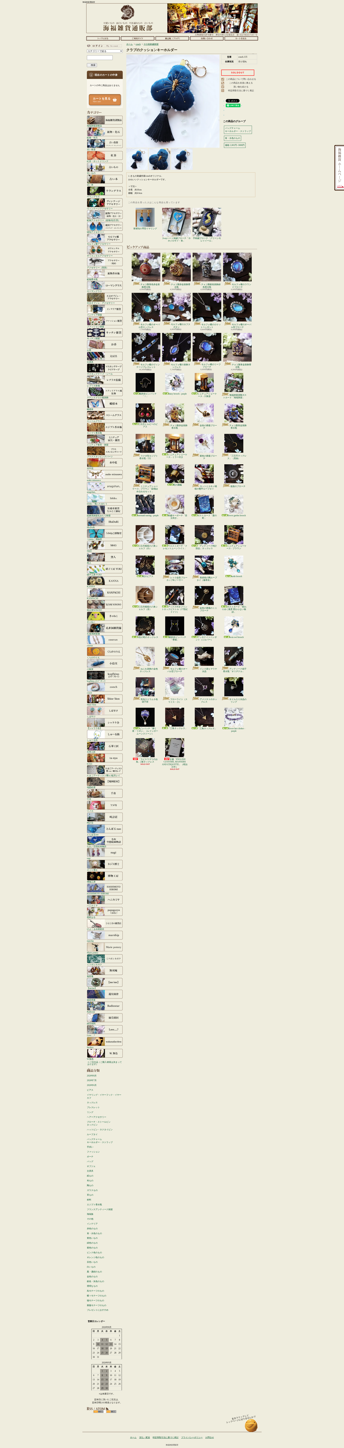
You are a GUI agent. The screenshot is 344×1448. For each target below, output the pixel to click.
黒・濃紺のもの (94, 1271)
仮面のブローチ (237, 486)
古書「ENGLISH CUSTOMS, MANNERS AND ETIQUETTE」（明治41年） (174, 763)
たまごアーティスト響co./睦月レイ (103, 775)
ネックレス (92, 1102)
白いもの (91, 1267)
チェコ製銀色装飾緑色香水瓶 (211, 285)
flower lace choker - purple (236, 729)
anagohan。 (92, 492)
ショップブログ (172, 38)
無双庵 (90, 976)
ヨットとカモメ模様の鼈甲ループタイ (206, 487)
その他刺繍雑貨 (151, 44)
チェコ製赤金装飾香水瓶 (180, 285)
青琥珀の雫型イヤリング (145, 228)
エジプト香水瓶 (94, 433)
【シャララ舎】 (94, 728)
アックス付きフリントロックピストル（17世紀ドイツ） (175, 609)
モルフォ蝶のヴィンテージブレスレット (148, 365)
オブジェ (91, 1166)
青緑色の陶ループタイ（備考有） (207, 578)
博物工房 (91, 882)
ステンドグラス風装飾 (97, 397)
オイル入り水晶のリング (238, 700)
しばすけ (91, 716)
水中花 (90, 468)
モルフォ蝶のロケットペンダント (210, 325)
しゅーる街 (92, 740)
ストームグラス (94, 421)
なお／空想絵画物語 (96, 846)
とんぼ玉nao (93, 834)
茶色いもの (92, 1262)
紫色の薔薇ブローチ (208, 457)
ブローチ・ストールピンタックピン (99, 1123)
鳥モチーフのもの (95, 1291)
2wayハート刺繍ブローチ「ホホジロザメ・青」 (176, 239)
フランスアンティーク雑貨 (100, 1209)
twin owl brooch (237, 637)
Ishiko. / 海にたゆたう (97, 504)
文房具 (90, 362)
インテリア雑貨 (94, 315)
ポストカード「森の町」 (207, 516)
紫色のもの (92, 1247)
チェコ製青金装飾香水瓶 (241, 365)
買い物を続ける (241, 87)
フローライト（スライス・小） (177, 700)
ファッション (93, 1152)
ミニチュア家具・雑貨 (97, 445)
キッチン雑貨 (93, 338)
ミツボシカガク (94, 964)
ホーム (103, 38)
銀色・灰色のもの (95, 1281)
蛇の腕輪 (177, 485)
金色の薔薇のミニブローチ (208, 609)
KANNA (91, 586)
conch (89, 693)
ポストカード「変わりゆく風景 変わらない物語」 (234, 609)
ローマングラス (94, 291)
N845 (89, 551)
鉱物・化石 (92, 137)
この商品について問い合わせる (241, 79)
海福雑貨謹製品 (94, 126)
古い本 (90, 185)
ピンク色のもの (94, 1252)
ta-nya (89, 763)
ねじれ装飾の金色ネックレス (149, 670)
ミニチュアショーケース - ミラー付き (176, 455)
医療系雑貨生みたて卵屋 (99, 515)
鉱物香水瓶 (92, 279)
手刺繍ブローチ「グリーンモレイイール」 (207, 239)
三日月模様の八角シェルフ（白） (148, 547)
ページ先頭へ (251, 1427)
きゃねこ (91, 622)
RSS (98, 1411)
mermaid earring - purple (148, 515)
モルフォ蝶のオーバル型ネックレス (149, 325)
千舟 (89, 799)
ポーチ (90, 1156)
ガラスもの (92, 1190)
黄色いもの (92, 1238)
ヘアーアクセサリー (96, 1117)
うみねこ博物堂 (94, 539)
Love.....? (91, 1035)
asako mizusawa (94, 480)
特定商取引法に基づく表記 (241, 90)
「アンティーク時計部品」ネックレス (206, 547)
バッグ (90, 1161)
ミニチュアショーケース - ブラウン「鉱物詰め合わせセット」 (145, 489)
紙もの (90, 1176)
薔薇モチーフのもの (96, 1305)
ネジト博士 (92, 870)
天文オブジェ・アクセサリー (101, 303)
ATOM (111, 1411)
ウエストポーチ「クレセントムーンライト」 (175, 547)
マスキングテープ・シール (100, 374)
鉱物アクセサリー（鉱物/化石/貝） (103, 220)
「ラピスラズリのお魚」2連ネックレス (147, 760)
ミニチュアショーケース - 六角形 (207, 395)
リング (90, 1112)
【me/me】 (92, 988)
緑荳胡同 (91, 1023)
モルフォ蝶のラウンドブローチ (241, 285)
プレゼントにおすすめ (97, 1310)
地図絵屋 (91, 787)
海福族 (90, 1214)
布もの (90, 1180)
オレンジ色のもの (95, 1257)
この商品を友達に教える (241, 83)
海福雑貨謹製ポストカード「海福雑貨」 (235, 396)
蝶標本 (90, 409)
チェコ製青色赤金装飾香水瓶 (150, 285)
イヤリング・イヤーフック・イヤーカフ (104, 1096)
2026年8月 (92, 1075)
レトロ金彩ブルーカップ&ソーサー (176, 578)
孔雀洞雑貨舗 (93, 634)
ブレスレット (93, 1107)
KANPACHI (92, 598)
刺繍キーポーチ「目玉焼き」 (177, 516)
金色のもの (92, 1276)
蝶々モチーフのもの (96, 1295)
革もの (90, 1195)
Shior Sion (91, 704)
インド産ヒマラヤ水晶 (208, 670)
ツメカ (90, 811)
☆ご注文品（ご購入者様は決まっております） (104, 1063)
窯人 (89, 563)
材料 (89, 1199)
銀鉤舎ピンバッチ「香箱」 (177, 638)
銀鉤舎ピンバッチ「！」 (148, 395)
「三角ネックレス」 (177, 728)
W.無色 (90, 1059)
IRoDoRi (91, 527)
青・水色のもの (94, 1233)
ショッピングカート (241, 38)
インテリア (92, 1223)
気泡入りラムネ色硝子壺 (149, 700)
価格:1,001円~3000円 (235, 145)
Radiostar (91, 1012)
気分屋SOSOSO (94, 610)
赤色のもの (92, 1228)
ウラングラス (93, 196)
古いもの (91, 173)
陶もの (90, 1185)
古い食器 (91, 149)
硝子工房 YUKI (94, 574)
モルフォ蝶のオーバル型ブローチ (241, 325)
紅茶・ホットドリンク (97, 161)
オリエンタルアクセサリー (100, 256)
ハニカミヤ (92, 905)
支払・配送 (144, 1437)
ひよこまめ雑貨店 (95, 929)
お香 (89, 350)
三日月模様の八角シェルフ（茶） (148, 608)
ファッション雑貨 (95, 326)
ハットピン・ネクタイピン (100, 1129)
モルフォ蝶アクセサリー (99, 244)
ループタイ (92, 1134)
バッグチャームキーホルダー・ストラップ (100, 1141)
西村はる (91, 917)
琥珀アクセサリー (95, 232)
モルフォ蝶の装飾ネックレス (180, 365)
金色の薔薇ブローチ (208, 426)
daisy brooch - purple (178, 394)
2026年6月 (92, 1085)
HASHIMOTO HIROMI (98, 893)
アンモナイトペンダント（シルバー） (206, 638)
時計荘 (90, 823)
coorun (90, 645)
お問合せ (206, 38)
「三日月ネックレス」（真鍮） (237, 456)
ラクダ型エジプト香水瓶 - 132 (148, 457)
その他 (90, 1219)
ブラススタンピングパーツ (100, 456)
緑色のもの (92, 1243)
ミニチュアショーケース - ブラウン (236, 547)
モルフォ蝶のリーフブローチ (211, 365)
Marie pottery (92, 952)
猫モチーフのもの (95, 1300)
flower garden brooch (237, 515)
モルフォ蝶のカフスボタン (180, 325)
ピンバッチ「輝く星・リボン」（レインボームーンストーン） (145, 731)
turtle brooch (236, 576)
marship (90, 941)
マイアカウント (104, 45)
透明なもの (92, 1286)
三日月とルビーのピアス (148, 425)
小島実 (90, 669)
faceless (90, 1047)
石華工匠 (91, 752)
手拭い (90, 1147)
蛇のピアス (148, 576)
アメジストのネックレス (208, 700)
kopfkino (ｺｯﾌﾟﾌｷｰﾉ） (97, 681)
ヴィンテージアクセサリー (100, 208)
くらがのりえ (93, 657)
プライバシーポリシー (192, 1437)
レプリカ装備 (93, 385)
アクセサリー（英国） (97, 267)
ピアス (90, 1090)
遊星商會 (91, 1000)
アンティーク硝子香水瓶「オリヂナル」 (235, 670)
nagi (88, 858)
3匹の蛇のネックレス (148, 637)
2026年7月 (92, 1080)
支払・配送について (137, 38)
